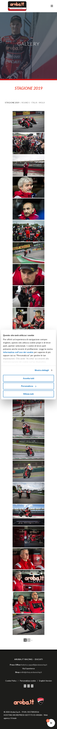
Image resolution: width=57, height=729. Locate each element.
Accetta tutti (28, 378)
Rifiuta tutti (28, 394)
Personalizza (27, 386)
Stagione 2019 (12, 102)
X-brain (14, 718)
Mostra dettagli (42, 370)
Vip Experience (28, 668)
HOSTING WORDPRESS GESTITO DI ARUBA (23, 715)
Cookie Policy (10, 681)
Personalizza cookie (28, 681)
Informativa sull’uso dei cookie (18, 352)
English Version (45, 681)
